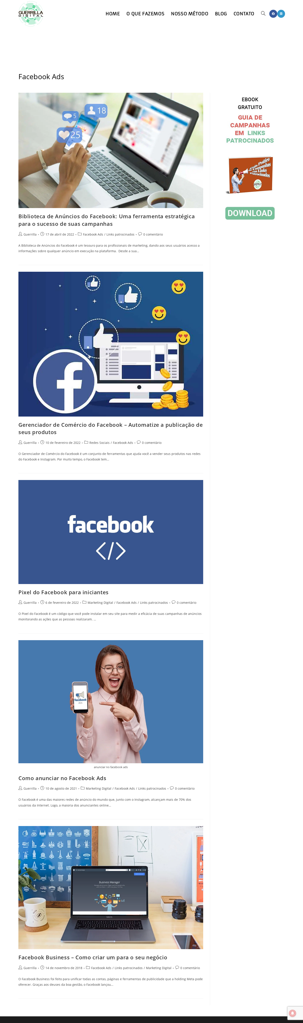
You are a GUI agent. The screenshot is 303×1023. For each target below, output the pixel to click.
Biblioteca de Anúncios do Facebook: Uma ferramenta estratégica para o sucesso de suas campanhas (106, 219)
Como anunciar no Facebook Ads (62, 778)
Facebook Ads (93, 234)
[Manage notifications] (292, 1013)
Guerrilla (30, 234)
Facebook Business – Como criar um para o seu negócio (92, 957)
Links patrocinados (120, 234)
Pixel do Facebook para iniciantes (63, 592)
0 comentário (153, 234)
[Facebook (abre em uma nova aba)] (273, 14)
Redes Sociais (99, 443)
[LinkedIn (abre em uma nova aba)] (281, 14)
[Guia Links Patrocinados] (250, 159)
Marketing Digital (100, 602)
